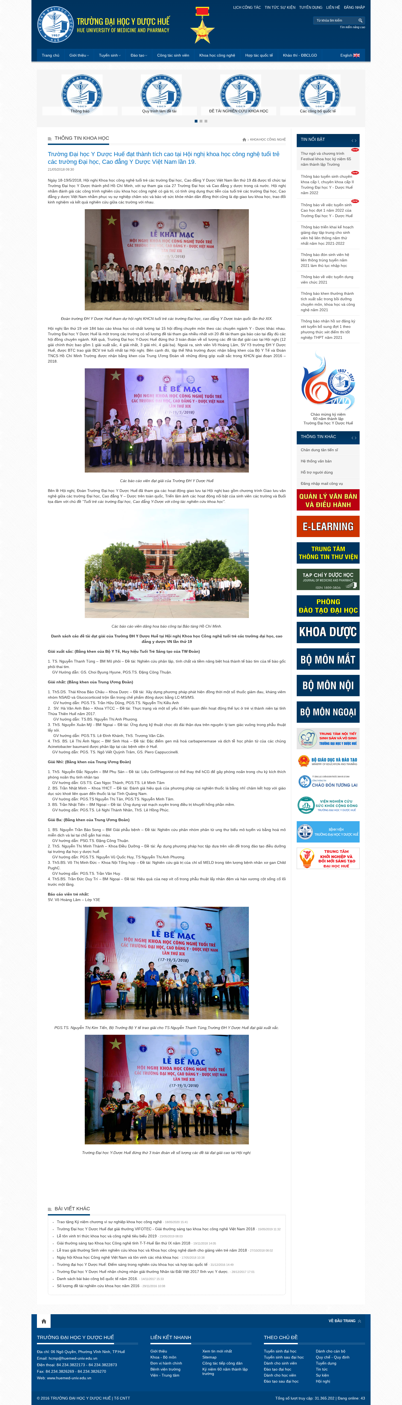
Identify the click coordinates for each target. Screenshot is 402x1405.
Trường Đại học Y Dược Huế (75, 1337)
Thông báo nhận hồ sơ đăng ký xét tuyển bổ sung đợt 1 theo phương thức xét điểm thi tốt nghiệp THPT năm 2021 (328, 329)
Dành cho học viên (280, 1375)
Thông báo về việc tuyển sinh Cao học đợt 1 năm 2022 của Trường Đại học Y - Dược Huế (327, 210)
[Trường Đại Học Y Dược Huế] (103, 24)
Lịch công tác (247, 7)
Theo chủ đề (281, 1337)
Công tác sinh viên (173, 55)
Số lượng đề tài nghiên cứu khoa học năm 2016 (111, 1286)
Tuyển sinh (108, 55)
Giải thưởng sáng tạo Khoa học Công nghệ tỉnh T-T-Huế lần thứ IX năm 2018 (136, 1243)
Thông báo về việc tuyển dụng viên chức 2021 (327, 279)
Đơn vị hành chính (166, 1363)
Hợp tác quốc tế (259, 55)
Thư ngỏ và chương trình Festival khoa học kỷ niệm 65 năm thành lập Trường (326, 159)
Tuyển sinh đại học (280, 1351)
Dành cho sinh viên (280, 1363)
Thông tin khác (318, 436)
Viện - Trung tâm (164, 1375)
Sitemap (209, 1357)
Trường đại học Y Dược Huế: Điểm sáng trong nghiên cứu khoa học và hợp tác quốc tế (145, 1264)
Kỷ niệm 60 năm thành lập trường (225, 1371)
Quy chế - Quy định (332, 1357)
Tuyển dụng (310, 7)
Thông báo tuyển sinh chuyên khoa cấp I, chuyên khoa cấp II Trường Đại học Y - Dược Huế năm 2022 (327, 184)
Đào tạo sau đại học (281, 1381)
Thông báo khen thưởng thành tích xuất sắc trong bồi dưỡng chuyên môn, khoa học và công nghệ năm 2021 (328, 301)
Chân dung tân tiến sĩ (319, 450)
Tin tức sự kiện (280, 7)
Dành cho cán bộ (330, 1351)
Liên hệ (333, 7)
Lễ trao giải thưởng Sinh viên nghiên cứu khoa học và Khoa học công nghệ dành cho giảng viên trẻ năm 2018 (165, 1250)
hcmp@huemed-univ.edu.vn (73, 1358)
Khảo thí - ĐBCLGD (300, 55)
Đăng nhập (354, 7)
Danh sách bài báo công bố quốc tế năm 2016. (110, 1278)
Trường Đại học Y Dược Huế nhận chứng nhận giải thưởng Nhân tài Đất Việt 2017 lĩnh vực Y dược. (156, 1271)
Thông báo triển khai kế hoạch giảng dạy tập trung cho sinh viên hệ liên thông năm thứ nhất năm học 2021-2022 (327, 235)
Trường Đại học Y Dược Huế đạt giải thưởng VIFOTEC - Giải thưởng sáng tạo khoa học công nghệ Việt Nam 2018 (169, 1229)
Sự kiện (322, 1375)
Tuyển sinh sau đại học (284, 1357)
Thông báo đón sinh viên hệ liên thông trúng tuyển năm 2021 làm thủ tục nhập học (325, 260)
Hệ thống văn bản (316, 461)
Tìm (360, 20)
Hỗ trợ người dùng (317, 472)
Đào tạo (137, 55)
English (346, 55)
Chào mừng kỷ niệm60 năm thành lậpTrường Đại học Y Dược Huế (328, 418)
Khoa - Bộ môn (163, 1357)
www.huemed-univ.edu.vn (69, 1378)
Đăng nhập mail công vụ (322, 483)
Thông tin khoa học (82, 138)
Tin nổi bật (313, 139)
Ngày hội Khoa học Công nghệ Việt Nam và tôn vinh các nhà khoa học (131, 1257)
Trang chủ (50, 55)
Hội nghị (323, 1381)
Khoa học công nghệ (217, 55)
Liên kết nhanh (170, 1337)
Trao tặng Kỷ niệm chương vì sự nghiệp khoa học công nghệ (122, 1222)
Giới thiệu (77, 55)
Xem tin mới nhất (217, 1351)
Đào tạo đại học (277, 1369)
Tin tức (322, 1369)
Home (44, 1321)
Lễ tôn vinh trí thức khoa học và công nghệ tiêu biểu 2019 (120, 1236)
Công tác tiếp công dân (222, 1363)
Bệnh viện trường (165, 1369)
